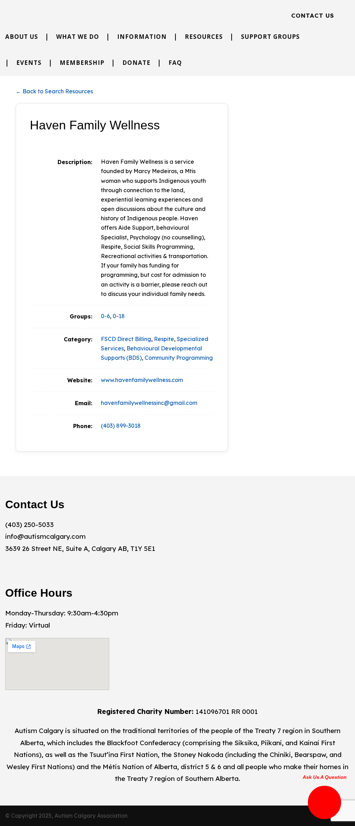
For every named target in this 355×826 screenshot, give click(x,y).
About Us (21, 37)
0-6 (105, 316)
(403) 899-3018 (121, 425)
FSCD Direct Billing (126, 338)
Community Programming (179, 357)
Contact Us (312, 15)
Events (29, 63)
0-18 (119, 316)
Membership (82, 63)
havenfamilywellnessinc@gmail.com (149, 402)
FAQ (175, 63)
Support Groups (270, 37)
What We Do (77, 37)
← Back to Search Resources (54, 91)
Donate (136, 63)
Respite (164, 338)
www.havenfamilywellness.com (142, 379)
